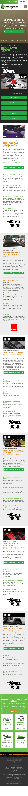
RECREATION (19, 767)
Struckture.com (19, 783)
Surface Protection (14, 97)
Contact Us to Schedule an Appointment (14, 32)
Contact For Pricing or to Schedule (12, 167)
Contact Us (22, 1)
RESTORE (13, 768)
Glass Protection (14, 102)
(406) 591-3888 (16, 778)
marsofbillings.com (10, 6)
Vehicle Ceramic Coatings (21, 40)
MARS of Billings (5, 40)
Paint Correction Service (15, 162)
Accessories (12, 40)
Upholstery (14, 113)
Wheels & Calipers (14, 108)
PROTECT (7, 768)
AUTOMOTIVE (12, 766)
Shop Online (13, 1)
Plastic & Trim (14, 118)
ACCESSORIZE (20, 768)
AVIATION (13, 767)
